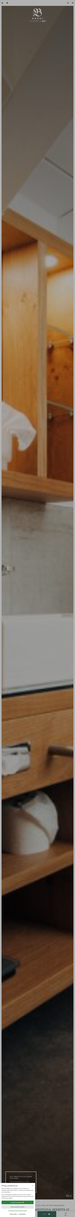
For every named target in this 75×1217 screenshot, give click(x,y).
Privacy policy (13, 1214)
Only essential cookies (18, 1207)
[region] (18, 1193)
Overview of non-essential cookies (17, 1210)
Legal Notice (22, 1214)
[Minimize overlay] (32, 1185)
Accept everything (16, 1202)
